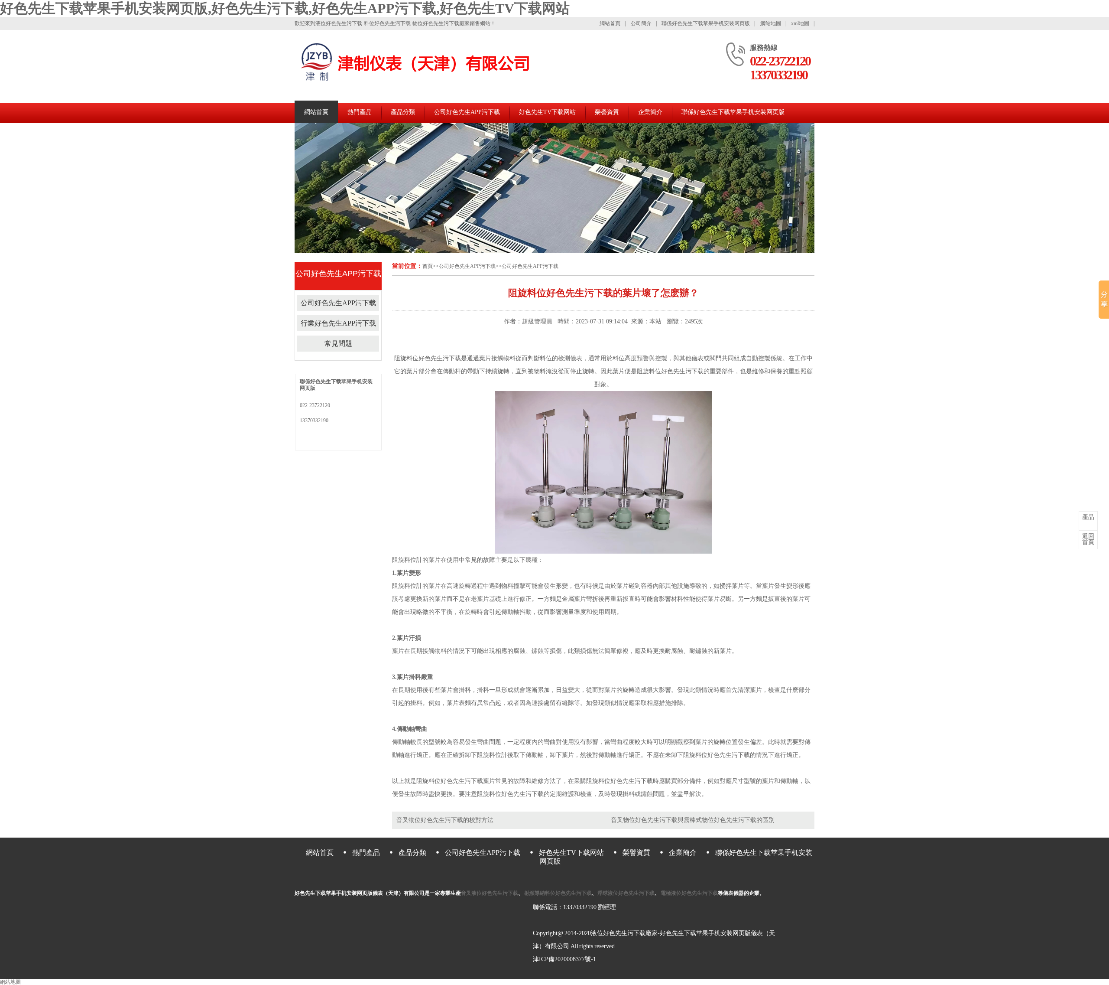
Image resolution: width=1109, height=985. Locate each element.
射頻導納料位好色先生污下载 (557, 893)
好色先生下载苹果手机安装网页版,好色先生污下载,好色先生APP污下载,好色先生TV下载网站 (285, 8)
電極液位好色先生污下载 (689, 893)
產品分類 (403, 112)
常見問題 (338, 343)
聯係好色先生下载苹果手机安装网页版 (706, 23)
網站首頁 (610, 23)
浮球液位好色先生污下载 (626, 893)
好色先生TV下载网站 (547, 112)
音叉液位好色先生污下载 (489, 893)
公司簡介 (641, 23)
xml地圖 (800, 23)
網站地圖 (770, 23)
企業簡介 (650, 112)
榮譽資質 (607, 112)
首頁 (427, 266)
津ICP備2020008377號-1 (564, 959)
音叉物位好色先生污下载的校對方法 (444, 820)
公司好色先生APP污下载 (467, 112)
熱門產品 (359, 112)
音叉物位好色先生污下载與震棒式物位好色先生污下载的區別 (693, 820)
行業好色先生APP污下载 (338, 323)
